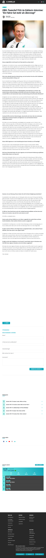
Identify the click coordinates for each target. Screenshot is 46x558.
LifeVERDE (21, 521)
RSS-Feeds (10, 531)
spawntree (21, 523)
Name (4, 335)
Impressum (10, 523)
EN (41, 1)
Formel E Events (39, 464)
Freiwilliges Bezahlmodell (10, 520)
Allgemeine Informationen (32, 532)
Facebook (3, 441)
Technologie (31, 535)
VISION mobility (22, 519)
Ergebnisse (10, 538)
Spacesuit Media (22, 517)
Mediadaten (31, 520)
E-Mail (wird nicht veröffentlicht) (9, 342)
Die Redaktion (10, 517)
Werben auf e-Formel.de (32, 518)
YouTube (9, 441)
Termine (9, 542)
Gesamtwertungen (11, 540)
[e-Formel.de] (8, 2)
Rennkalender (32, 539)
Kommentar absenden (36, 369)
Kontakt (9, 527)
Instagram (12, 441)
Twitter (6, 441)
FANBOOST (31, 537)
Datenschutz (10, 525)
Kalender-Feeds (32, 541)
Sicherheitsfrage (6, 348)
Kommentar (5, 357)
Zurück (7, 323)
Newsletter (14, 441)
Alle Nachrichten (11, 534)
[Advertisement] (23, 180)
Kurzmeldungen (11, 536)
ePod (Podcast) (11, 544)
